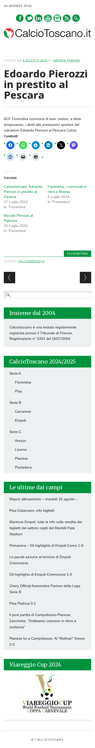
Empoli (20, 420)
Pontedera (23, 467)
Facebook (20, 18)
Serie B (15, 403)
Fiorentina (77, 253)
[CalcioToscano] (47, 37)
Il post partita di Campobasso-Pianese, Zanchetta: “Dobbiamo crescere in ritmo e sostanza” (42, 621)
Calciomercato (31, 261)
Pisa (18, 391)
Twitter (29, 18)
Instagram (57, 18)
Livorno (21, 449)
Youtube (48, 18)
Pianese (21, 458)
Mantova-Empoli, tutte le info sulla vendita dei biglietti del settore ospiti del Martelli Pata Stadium (45, 528)
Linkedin (38, 18)
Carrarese (23, 411)
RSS (66, 18)
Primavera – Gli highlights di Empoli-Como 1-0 (46, 545)
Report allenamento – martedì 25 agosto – (43, 499)
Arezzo (20, 441)
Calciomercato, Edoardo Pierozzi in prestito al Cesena (23, 192)
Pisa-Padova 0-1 (22, 603)
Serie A (15, 373)
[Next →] (85, 277)
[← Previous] (9, 277)
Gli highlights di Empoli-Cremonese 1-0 (40, 574)
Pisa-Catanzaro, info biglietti (31, 510)
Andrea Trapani (66, 60)
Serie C (15, 432)
